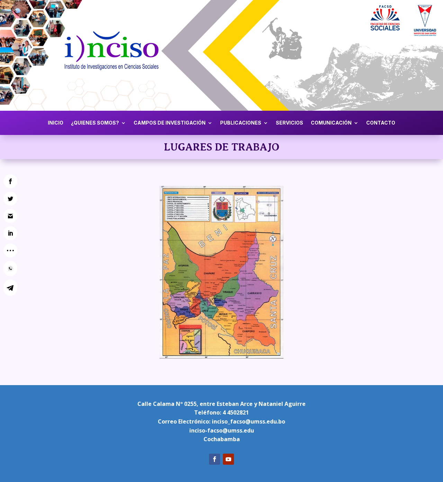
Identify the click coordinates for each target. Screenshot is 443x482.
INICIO (55, 123)
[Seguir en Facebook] (214, 459)
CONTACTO (380, 123)
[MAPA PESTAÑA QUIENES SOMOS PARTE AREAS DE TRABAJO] (221, 356)
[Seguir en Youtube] (228, 459)
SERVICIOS (289, 123)
